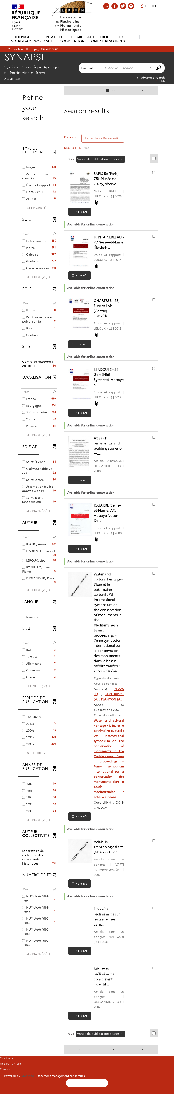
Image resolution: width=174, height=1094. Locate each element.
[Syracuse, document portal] (72, 16)
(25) (37, 277)
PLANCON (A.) (111, 699)
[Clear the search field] (151, 68)
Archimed (27, 1075)
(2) (37, 753)
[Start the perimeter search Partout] (159, 68)
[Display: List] (111, 90)
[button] (39, 363)
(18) (37, 686)
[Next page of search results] (142, 90)
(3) (37, 207)
